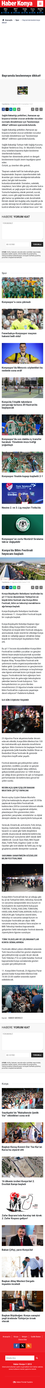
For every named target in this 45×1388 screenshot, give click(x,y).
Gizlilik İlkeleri (36, 1337)
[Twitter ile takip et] (23, 1345)
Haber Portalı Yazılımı (24, 1382)
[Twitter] (7, 109)
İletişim (24, 1337)
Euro (33, 9)
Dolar (25, 9)
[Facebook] (3, 109)
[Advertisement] (22, 50)
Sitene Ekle (22, 1340)
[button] (32, 109)
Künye (16, 1337)
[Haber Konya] (17, 3)
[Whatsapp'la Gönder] (14, 109)
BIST (16, 9)
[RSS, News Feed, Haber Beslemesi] (29, 1345)
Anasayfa (8, 20)
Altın (5, 9)
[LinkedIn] (10, 109)
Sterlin (40, 9)
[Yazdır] (18, 109)
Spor (17, 20)
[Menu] (40, 4)
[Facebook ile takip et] (17, 1345)
